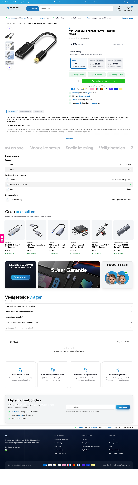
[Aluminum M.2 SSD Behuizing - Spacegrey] (123, 230)
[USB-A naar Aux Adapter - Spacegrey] (36, 230)
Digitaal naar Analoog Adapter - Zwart (78, 246)
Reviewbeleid (59, 450)
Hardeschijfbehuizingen (90, 446)
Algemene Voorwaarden (122, 465)
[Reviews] (24, 451)
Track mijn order (60, 453)
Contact (112, 439)
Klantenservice (127, 18)
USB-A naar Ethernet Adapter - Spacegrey (57, 246)
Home (7, 23)
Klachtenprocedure (116, 453)
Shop (13, 23)
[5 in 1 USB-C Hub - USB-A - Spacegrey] (14, 230)
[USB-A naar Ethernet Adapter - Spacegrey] (58, 230)
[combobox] (76, 8)
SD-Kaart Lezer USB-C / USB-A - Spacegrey (101, 246)
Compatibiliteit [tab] (25, 112)
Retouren (57, 446)
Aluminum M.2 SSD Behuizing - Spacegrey (123, 246)
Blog (110, 446)
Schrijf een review (122, 342)
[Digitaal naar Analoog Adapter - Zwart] (79, 230)
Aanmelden (123, 407)
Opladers (85, 450)
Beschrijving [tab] (12, 112)
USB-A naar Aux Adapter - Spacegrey (36, 246)
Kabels (84, 439)
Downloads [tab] (38, 112)
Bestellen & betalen (61, 439)
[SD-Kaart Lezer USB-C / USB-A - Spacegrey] (101, 230)
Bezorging (58, 443)
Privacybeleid (106, 465)
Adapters (21, 23)
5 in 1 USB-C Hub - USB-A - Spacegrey (14, 246)
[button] (119, 9)
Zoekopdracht (114, 443)
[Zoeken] (110, 8)
